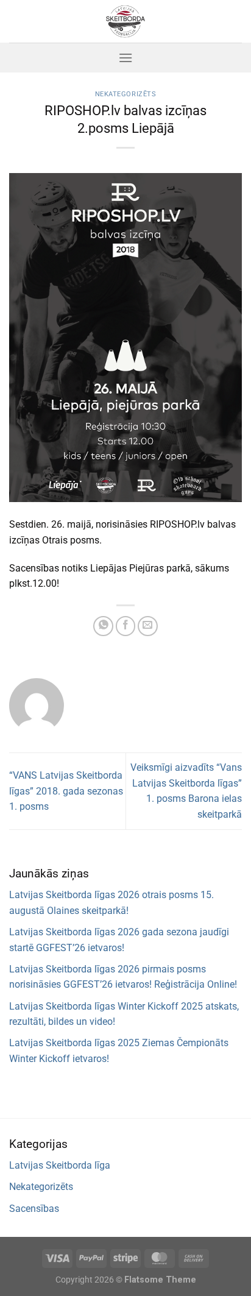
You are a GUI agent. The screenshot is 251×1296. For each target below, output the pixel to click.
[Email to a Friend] (148, 626)
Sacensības (34, 1208)
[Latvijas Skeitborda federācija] (125, 21)
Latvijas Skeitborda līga (59, 1165)
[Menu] (125, 58)
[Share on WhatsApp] (103, 626)
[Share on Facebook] (126, 626)
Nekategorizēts (126, 94)
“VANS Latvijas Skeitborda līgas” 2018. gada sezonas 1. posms (66, 791)
